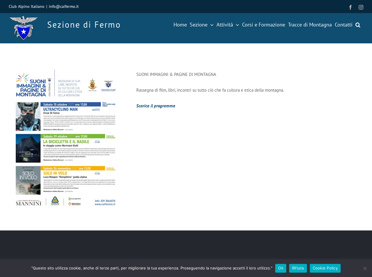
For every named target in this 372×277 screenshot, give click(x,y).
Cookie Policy (325, 268)
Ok (280, 268)
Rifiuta (298, 268)
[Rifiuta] (365, 268)
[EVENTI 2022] (65, 71)
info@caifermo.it (64, 6)
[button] (357, 25)
